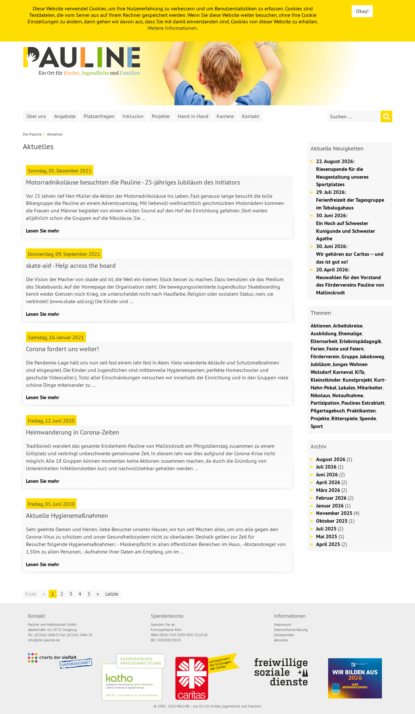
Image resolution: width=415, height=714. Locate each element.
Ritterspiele (344, 418)
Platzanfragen (99, 116)
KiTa (359, 372)
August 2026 (330, 459)
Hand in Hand (193, 116)
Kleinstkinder (326, 379)
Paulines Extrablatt (363, 402)
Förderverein (325, 356)
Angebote (65, 116)
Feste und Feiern (345, 348)
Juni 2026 (327, 474)
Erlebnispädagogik (360, 341)
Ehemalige (350, 333)
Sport (317, 426)
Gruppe (349, 356)
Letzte (111, 593)
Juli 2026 (326, 466)
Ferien (318, 348)
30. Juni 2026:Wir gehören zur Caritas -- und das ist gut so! (350, 254)
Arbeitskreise (347, 325)
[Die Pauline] (81, 61)
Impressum (282, 624)
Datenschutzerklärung (291, 629)
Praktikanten (361, 410)
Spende (368, 418)
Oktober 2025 (332, 521)
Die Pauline (32, 134)
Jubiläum (321, 364)
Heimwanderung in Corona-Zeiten (72, 432)
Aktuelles (281, 640)
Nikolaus (320, 395)
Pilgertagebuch (328, 410)
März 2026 (328, 490)
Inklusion (133, 116)
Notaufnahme (347, 395)
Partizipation (325, 402)
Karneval (343, 372)
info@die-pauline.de (44, 640)
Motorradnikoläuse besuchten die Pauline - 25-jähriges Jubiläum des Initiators (133, 182)
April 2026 (328, 482)
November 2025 (334, 513)
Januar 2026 (330, 505)
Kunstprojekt (357, 379)
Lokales (346, 387)
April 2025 (328, 544)
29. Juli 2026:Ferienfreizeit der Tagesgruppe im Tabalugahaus (350, 200)
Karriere (225, 116)
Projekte (161, 116)
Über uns (36, 116)
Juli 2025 (326, 528)
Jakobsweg (372, 356)
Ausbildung (324, 333)
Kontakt (250, 116)
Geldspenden (284, 635)
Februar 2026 (331, 497)
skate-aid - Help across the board (71, 265)
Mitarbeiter (370, 387)
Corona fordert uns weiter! (62, 349)
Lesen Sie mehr (42, 230)
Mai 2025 (326, 536)
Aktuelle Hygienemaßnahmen (67, 515)
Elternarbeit (324, 341)
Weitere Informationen (172, 28)
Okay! (362, 11)
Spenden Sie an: (163, 624)
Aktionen (321, 325)
